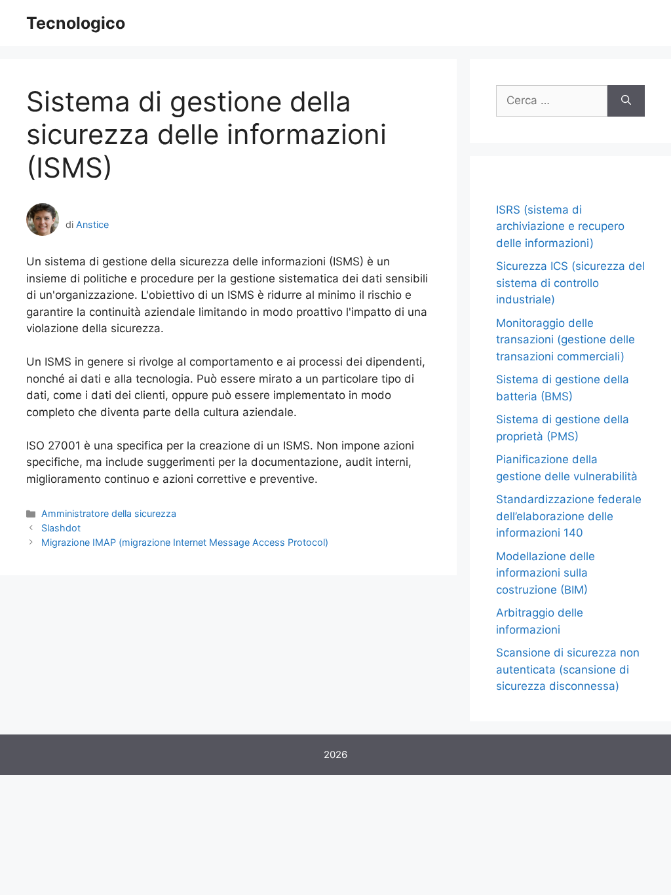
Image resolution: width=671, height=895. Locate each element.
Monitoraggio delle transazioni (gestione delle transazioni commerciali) (565, 339)
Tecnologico (75, 23)
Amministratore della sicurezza (108, 513)
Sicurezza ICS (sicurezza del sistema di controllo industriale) (570, 282)
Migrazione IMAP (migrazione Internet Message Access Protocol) (184, 542)
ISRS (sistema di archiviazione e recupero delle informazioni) (560, 226)
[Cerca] (626, 101)
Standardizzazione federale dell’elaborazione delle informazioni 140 (569, 516)
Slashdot (61, 527)
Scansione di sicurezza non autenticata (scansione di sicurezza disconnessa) (568, 669)
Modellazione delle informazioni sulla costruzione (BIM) (545, 573)
